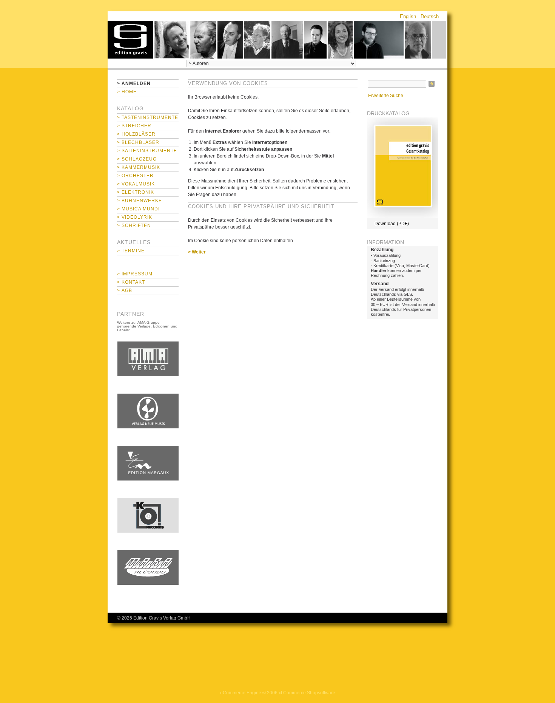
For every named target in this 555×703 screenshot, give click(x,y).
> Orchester (135, 175)
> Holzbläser (136, 134)
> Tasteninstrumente (147, 117)
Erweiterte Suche (385, 95)
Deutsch (430, 16)
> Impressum (135, 274)
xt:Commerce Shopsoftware (307, 692)
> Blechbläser (138, 142)
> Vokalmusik (136, 184)
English (408, 16)
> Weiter (197, 252)
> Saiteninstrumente (147, 150)
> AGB (124, 290)
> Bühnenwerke (139, 200)
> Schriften (134, 225)
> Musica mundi (138, 209)
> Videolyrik (134, 217)
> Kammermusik (138, 167)
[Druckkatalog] (402, 216)
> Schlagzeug (137, 159)
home (130, 40)
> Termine (131, 250)
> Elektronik (135, 192)
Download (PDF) (392, 223)
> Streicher (134, 125)
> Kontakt (131, 282)
